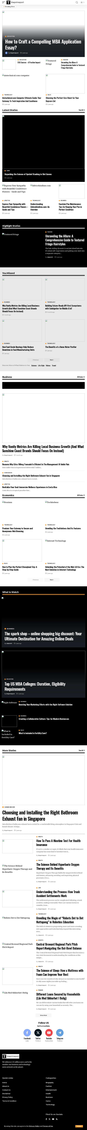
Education (11, 36)
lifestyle (7, 200)
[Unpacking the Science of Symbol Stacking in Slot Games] (43, 142)
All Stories (80, 377)
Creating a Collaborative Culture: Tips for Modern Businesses (44, 718)
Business (63, 200)
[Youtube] (49, 1035)
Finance (40, 990)
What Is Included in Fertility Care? (33, 733)
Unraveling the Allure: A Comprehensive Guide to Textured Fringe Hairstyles (73, 65)
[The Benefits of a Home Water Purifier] (65, 330)
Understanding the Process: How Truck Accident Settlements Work (58, 893)
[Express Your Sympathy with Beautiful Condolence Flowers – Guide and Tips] (15, 191)
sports (40, 940)
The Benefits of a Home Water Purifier (60, 346)
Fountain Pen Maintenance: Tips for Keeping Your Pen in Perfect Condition (70, 206)
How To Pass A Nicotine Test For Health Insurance (58, 842)
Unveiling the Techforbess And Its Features (63, 528)
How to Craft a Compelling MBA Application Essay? (43, 44)
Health (6, 461)
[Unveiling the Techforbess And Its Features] (65, 512)
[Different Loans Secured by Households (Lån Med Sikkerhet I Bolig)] (17, 999)
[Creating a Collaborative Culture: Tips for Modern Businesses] (9, 721)
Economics (8, 495)
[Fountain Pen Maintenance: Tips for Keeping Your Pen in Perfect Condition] (72, 191)
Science (34, 365)
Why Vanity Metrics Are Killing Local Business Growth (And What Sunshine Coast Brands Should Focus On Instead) (20, 308)
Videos (48, 365)
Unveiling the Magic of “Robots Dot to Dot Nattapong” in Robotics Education (59, 920)
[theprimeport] (15, 2)
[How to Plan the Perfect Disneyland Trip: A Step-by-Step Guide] (22, 550)
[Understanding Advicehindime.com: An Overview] (43, 191)
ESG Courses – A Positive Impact (29, 62)
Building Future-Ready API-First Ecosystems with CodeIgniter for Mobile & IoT (63, 307)
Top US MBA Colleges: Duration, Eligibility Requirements (35, 686)
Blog (49, 94)
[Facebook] (27, 1035)
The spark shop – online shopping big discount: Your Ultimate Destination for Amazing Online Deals (43, 636)
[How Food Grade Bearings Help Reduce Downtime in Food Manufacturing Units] (22, 330)
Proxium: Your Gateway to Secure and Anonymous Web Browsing (17, 530)
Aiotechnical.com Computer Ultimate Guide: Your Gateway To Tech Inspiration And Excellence (21, 99)
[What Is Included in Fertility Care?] (9, 735)
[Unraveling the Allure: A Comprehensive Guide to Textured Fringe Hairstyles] (52, 64)
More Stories (9, 750)
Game (8, 170)
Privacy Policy (34, 1126)
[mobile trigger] (4, 2)
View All (81, 110)
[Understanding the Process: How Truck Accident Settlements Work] (17, 898)
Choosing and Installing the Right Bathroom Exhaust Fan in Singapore (31, 475)
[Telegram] (60, 1035)
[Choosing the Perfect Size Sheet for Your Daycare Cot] (65, 84)
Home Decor (8, 472)
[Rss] (57, 1119)
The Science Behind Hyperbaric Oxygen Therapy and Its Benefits (57, 866)
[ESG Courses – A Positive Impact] (9, 64)
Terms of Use (48, 1126)
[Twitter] (38, 1035)
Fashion (65, 59)
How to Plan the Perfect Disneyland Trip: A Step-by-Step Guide (19, 568)
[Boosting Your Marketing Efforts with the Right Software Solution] (9, 707)
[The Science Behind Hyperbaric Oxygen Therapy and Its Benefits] (17, 871)
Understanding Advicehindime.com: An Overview (40, 206)
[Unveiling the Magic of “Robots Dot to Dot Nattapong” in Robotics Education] (17, 924)
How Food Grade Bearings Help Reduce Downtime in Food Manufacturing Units (18, 348)
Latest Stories (10, 110)
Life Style (41, 365)
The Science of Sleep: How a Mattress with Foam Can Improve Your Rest (59, 972)
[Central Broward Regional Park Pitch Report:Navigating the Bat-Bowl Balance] (17, 951)
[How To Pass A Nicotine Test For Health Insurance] (17, 846)
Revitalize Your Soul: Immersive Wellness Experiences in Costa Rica (29, 487)
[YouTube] (53, 1119)
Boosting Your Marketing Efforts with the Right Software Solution (45, 704)
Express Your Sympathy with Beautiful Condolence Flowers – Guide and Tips (15, 206)
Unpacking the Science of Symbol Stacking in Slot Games (28, 174)
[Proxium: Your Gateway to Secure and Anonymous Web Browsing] (22, 512)
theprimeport (14, 53)
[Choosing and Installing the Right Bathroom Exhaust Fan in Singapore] (43, 780)
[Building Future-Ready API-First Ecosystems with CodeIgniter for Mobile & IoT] (65, 289)
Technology (8, 94)
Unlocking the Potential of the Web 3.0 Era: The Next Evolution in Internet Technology (64, 568)
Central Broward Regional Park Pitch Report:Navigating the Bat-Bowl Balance (58, 946)
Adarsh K (50, 257)
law (39, 887)
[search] (76, 2)
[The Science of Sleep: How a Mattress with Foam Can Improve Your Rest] (17, 976)
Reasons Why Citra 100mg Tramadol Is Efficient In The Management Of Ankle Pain (35, 464)
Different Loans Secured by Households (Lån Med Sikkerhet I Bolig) (58, 996)
